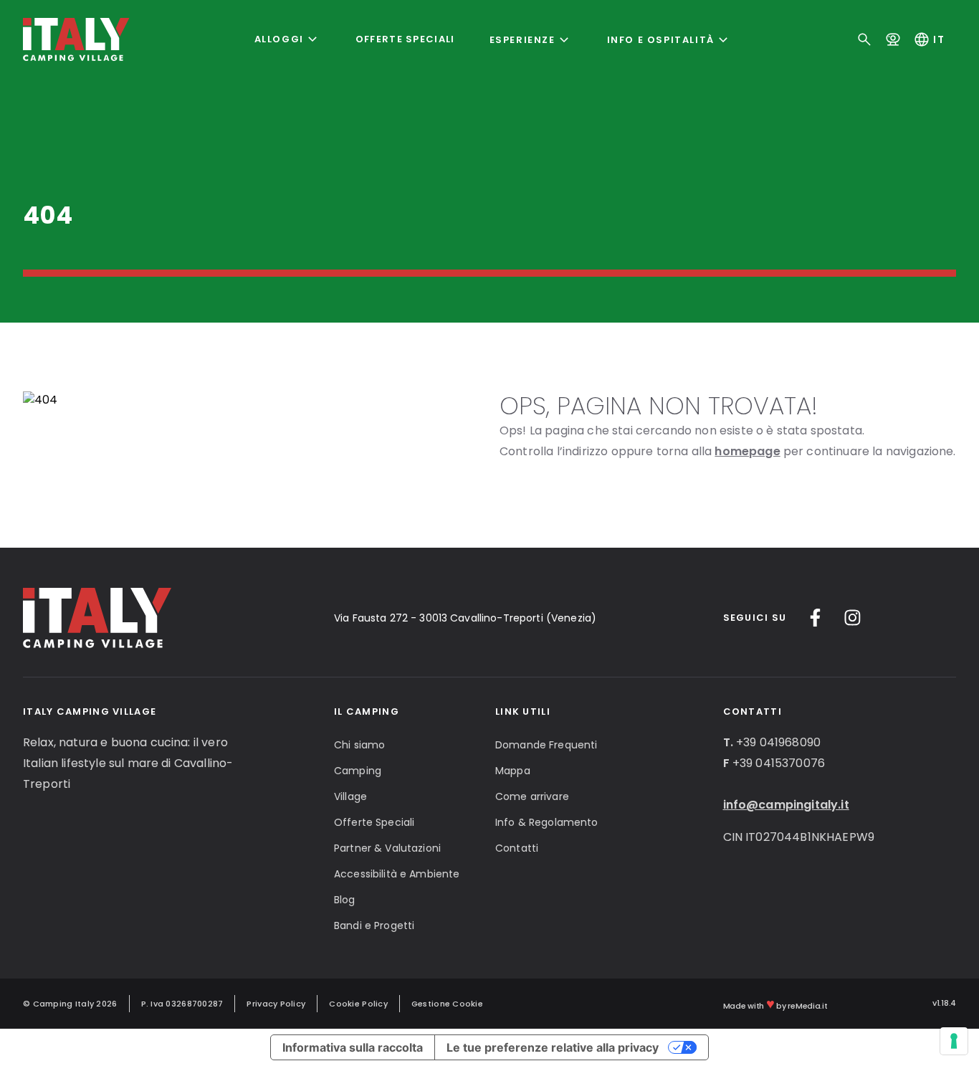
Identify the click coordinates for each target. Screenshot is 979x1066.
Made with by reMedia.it (775, 1004)
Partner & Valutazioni (387, 848)
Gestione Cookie (447, 1003)
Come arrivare (532, 796)
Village (350, 796)
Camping (357, 770)
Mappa (512, 770)
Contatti (516, 848)
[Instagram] (852, 618)
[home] (76, 39)
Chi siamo (359, 745)
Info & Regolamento (546, 822)
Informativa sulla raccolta (352, 1047)
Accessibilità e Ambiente (396, 874)
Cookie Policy (358, 1003)
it (929, 39)
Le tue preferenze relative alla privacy (552, 1047)
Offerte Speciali (405, 39)
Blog (344, 900)
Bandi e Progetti (374, 925)
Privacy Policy (276, 1003)
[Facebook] (815, 618)
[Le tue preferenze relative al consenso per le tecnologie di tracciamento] (954, 1041)
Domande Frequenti (546, 745)
